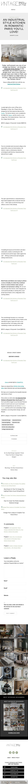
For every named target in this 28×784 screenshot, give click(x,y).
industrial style (15, 422)
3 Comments (14, 439)
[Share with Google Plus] (15, 442)
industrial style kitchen (7, 424)
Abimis (10, 115)
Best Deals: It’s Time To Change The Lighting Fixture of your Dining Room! (14, 490)
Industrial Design (14, 17)
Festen (3, 113)
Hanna (6, 382)
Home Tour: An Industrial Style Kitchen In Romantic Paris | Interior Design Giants (13, 538)
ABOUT (9, 757)
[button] (26, 720)
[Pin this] (17, 442)
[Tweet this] (12, 442)
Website (6, 595)
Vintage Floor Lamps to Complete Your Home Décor (14, 513)
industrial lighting (6, 422)
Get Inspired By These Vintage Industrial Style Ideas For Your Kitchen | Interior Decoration (13, 529)
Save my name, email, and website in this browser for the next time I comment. (14, 606)
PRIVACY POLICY (16, 757)
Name (5, 580)
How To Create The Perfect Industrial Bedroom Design (14, 502)
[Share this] (10, 442)
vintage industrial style (7, 429)
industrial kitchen (16, 420)
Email (5, 588)
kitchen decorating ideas (8, 427)
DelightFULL (20, 382)
